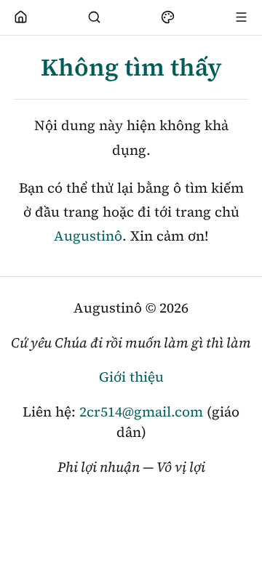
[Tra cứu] (94, 17)
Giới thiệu (131, 376)
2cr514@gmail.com (141, 411)
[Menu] (241, 17)
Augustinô (88, 235)
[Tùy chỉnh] (168, 17)
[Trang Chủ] (21, 17)
